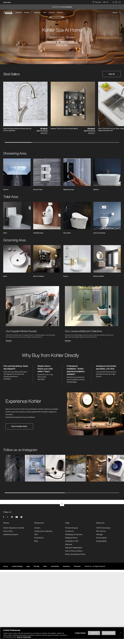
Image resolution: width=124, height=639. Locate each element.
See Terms (7, 379)
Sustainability (101, 541)
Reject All (94, 633)
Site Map (36, 566)
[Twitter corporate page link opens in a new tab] (7, 517)
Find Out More (72, 382)
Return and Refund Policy (75, 554)
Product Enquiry (71, 528)
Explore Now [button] (62, 45)
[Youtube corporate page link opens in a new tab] (17, 517)
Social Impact (101, 537)
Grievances (66, 566)
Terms (45, 566)
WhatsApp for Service (73, 534)
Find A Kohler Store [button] (19, 426)
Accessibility (55, 566)
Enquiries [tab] (60, 12)
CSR (36, 534)
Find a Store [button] (98, 2)
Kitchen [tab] (26, 12)
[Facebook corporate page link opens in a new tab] (3, 517)
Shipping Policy (71, 537)
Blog (36, 541)
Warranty (68, 544)
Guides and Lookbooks (43, 531)
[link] (119, 2)
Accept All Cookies (108, 633)
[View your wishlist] (116, 2)
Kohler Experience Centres (13, 528)
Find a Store (8, 531)
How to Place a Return (74, 551)
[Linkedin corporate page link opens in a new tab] (21, 517)
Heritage (99, 534)
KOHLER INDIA (7, 2)
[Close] (121, 633)
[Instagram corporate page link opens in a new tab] (12, 517)
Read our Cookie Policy (24, 637)
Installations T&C (71, 541)
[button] (113, 2)
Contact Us (69, 531)
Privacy (5, 566)
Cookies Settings (80, 633)
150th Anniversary (103, 528)
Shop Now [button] (9, 341)
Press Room (39, 537)
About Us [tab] (51, 12)
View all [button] (111, 74)
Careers (37, 528)
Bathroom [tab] (19, 12)
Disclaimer (77, 566)
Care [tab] (44, 12)
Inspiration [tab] (37, 12)
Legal (28, 566)
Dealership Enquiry (10, 534)
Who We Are (101, 531)
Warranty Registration (73, 547)
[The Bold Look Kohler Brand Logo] (8, 12)
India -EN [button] (105, 2)
